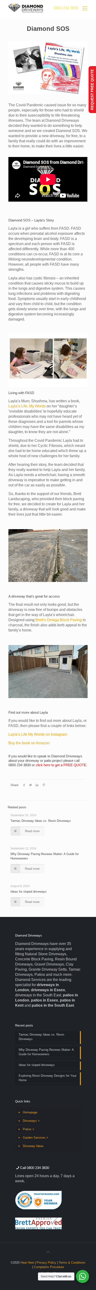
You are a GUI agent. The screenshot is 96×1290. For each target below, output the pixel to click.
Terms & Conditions (72, 1262)
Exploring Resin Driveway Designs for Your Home (47, 1078)
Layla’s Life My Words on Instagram (37, 734)
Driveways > (31, 1121)
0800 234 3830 (66, 8)
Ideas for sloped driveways (28, 891)
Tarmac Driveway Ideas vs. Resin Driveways (40, 821)
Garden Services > (35, 1137)
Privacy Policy (46, 1262)
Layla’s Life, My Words (27, 406)
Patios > (28, 1129)
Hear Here (27, 1262)
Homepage (30, 1112)
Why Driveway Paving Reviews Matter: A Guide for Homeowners (46, 1052)
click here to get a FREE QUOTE (61, 765)
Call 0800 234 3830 (34, 1168)
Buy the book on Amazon (29, 743)
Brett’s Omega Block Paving (58, 620)
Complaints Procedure (49, 1267)
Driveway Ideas (33, 1146)
